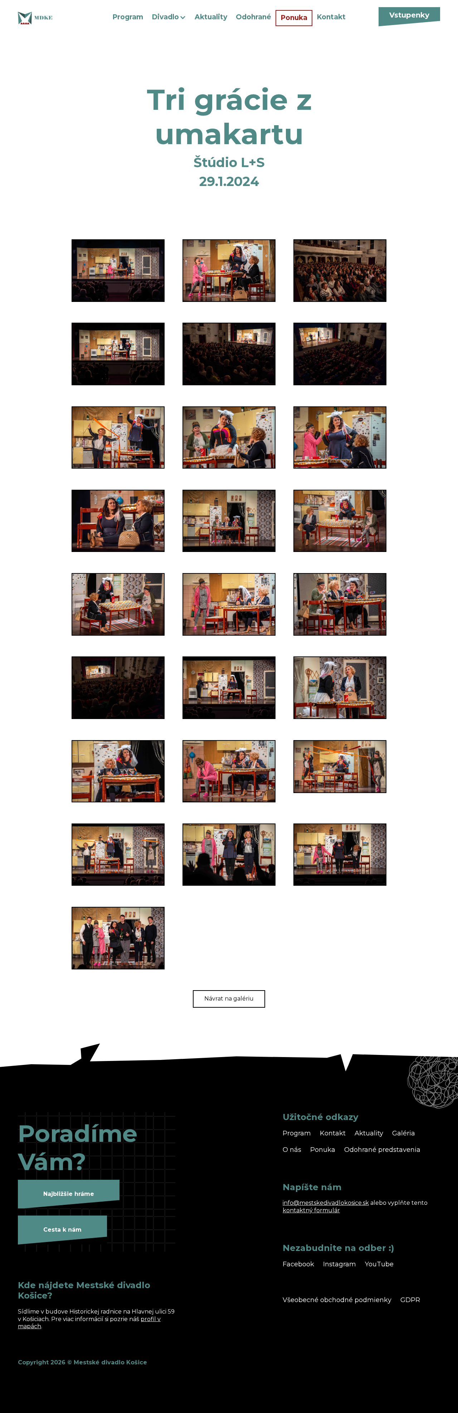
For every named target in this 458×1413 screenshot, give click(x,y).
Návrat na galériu (229, 998)
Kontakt (331, 17)
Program (127, 17)
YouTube (379, 1264)
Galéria (403, 1133)
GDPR (410, 1300)
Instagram (339, 1264)
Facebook (298, 1264)
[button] (169, 17)
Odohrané (253, 17)
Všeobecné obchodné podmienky (337, 1300)
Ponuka (294, 18)
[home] (56, 18)
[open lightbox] (118, 270)
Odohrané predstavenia (382, 1150)
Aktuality (211, 17)
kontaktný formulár (311, 1210)
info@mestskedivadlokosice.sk (326, 1202)
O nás (292, 1150)
